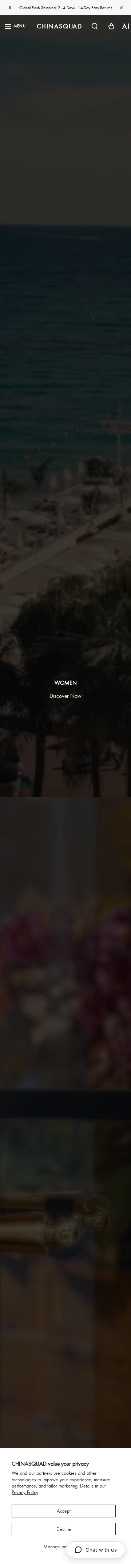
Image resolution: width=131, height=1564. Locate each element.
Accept (64, 1511)
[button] (94, 26)
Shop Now (90, 7)
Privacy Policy (25, 1492)
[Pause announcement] (10, 8)
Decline (63, 1529)
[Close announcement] (121, 8)
